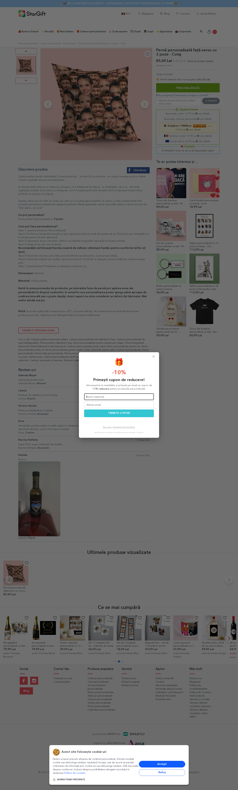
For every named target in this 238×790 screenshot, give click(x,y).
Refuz (162, 772)
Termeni (140, 433)
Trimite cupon (119, 413)
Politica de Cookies (74, 773)
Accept (162, 764)
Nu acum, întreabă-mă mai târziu (119, 427)
